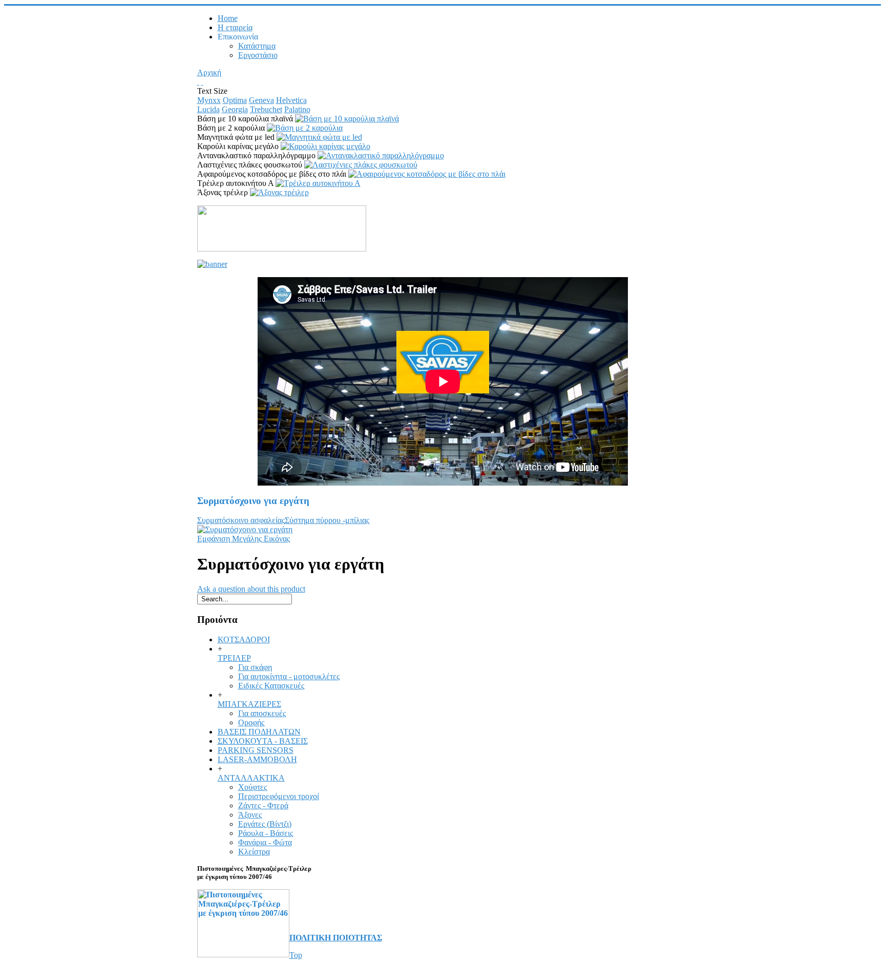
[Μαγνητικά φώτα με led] (319, 137)
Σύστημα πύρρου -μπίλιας (327, 520)
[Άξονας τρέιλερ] (279, 192)
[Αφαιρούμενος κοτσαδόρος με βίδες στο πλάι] (426, 174)
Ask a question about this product (251, 588)
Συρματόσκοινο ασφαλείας (241, 520)
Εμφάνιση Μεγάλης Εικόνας (243, 538)
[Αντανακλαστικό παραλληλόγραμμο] (381, 155)
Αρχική (209, 72)
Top (295, 955)
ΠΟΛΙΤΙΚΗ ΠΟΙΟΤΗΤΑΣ (335, 937)
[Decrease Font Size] (202, 81)
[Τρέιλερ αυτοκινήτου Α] (318, 183)
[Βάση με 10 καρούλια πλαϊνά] (347, 118)
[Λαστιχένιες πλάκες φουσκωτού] (360, 164)
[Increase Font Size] (198, 81)
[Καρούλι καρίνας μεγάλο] (325, 146)
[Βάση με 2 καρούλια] (305, 127)
